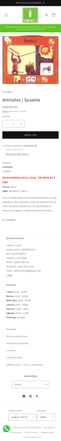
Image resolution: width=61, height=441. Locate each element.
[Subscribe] (46, 384)
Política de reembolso (17, 343)
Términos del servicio (17, 336)
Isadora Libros (18, 427)
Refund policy (49, 427)
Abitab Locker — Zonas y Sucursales (24, 364)
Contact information (31, 437)
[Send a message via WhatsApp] (6, 429)
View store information (17, 153)
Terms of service (31, 432)
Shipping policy (47, 432)
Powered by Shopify (33, 427)
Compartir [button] (10, 219)
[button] (6, 15)
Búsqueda (11, 329)
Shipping (5, 111)
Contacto (11, 350)
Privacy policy (16, 432)
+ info (9, 274)
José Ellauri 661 (14, 357)
